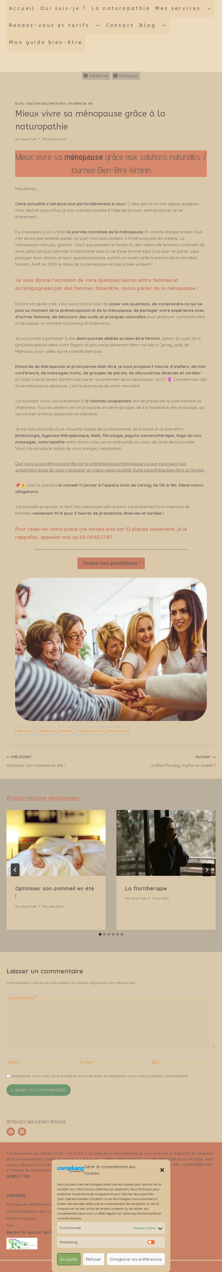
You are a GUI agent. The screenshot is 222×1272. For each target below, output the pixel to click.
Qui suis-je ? (63, 8)
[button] (162, 1170)
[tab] (100, 934)
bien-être (25, 731)
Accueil (22, 8)
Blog (147, 25)
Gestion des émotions (46, 103)
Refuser (93, 1259)
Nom (14, 1062)
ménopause (117, 731)
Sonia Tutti (29, 139)
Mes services (178, 8)
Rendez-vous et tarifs (49, 25)
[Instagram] (22, 1131)
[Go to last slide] (15, 869)
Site (155, 1062)
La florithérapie (146, 888)
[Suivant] (207, 869)
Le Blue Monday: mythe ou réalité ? (183, 761)
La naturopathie (121, 8)
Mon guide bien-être (46, 42)
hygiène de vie (89, 731)
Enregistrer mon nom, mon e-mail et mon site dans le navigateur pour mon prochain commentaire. (100, 1075)
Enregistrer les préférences (136, 1259)
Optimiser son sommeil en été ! (35, 761)
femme (66, 731)
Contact (120, 25)
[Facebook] (10, 1131)
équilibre (46, 731)
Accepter (68, 1259)
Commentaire (23, 997)
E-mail (87, 1062)
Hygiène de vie (80, 103)
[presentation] (56, 843)
